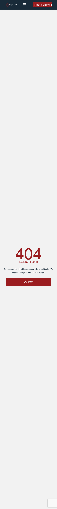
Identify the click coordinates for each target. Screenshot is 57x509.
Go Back (28, 281)
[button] (24, 5)
